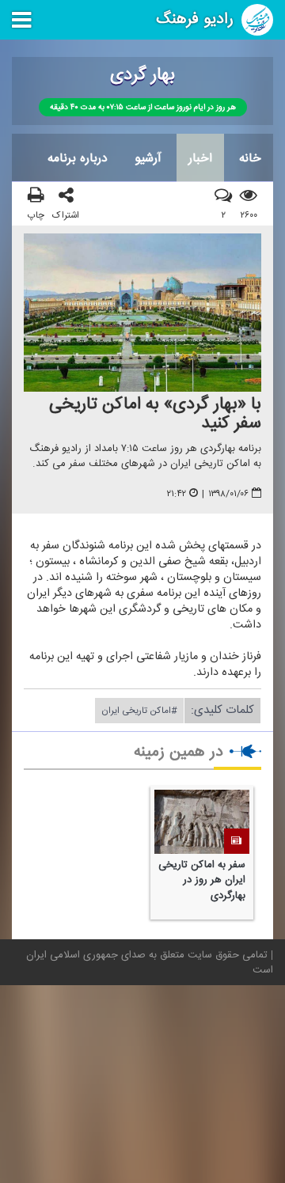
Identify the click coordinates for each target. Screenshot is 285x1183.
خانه (250, 158)
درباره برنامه (78, 158)
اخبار (200, 158)
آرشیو (148, 158)
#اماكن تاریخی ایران (139, 711)
